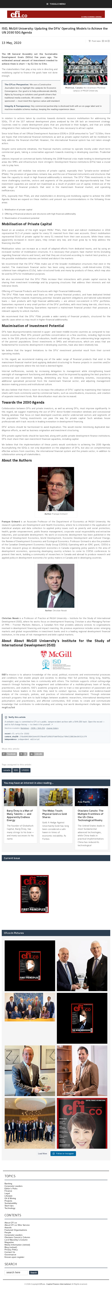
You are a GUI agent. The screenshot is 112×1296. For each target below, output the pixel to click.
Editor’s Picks (11, 1188)
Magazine (9, 1242)
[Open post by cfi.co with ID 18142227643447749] (30, 1070)
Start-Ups (9, 1205)
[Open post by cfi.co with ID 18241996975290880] (82, 1123)
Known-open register (14, 1257)
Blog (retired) (11, 1247)
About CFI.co (11, 1222)
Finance (8, 1191)
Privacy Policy (11, 1249)
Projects (8, 1201)
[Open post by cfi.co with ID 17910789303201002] (30, 965)
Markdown (25, 728)
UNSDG (25, 770)
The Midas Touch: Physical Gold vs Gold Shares (54, 814)
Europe (10, 802)
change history (52, 728)
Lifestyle (8, 1196)
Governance (10, 1254)
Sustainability (11, 1203)
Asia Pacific (84, 802)
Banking (8, 1183)
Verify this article (17, 717)
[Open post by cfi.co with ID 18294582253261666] (30, 1123)
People (8, 1232)
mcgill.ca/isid (8, 707)
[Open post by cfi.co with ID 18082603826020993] (82, 1070)
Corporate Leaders (14, 1186)
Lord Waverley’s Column (16, 1240)
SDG (16, 770)
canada (6, 770)
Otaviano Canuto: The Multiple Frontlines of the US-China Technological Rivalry (91, 815)
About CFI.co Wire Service (17, 1225)
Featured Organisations (16, 1230)
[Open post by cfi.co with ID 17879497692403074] (82, 965)
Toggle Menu (57, 4)
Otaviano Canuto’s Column (17, 1237)
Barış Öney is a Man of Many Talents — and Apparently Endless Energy (20, 815)
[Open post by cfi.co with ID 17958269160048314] (82, 1018)
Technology (10, 1208)
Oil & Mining (48, 802)
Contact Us (10, 1252)
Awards (8, 1227)
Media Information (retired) (17, 1245)
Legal (7, 1193)
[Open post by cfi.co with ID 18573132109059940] (30, 1018)
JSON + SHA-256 (38, 728)
